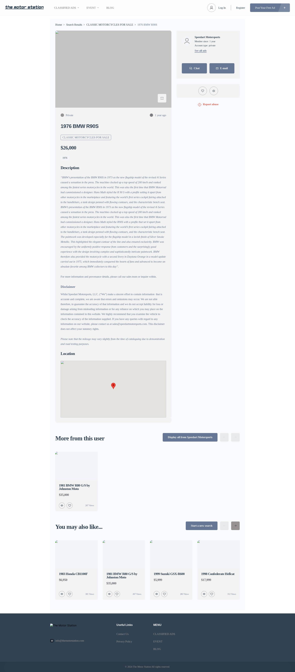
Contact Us (122, 634)
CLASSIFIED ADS (65, 7)
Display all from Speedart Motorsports (190, 437)
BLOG (110, 7)
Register (240, 7)
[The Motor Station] (24, 7)
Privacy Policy (124, 641)
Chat (197, 68)
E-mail (224, 68)
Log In (222, 7)
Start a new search (201, 525)
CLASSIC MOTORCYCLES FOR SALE (109, 24)
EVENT (91, 7)
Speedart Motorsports (207, 37)
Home (58, 24)
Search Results (74, 24)
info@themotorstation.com (69, 640)
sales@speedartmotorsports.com (129, 324)
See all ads (201, 50)
